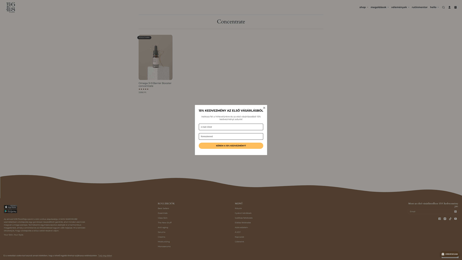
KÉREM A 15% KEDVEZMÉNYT (231, 146)
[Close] (264, 108)
